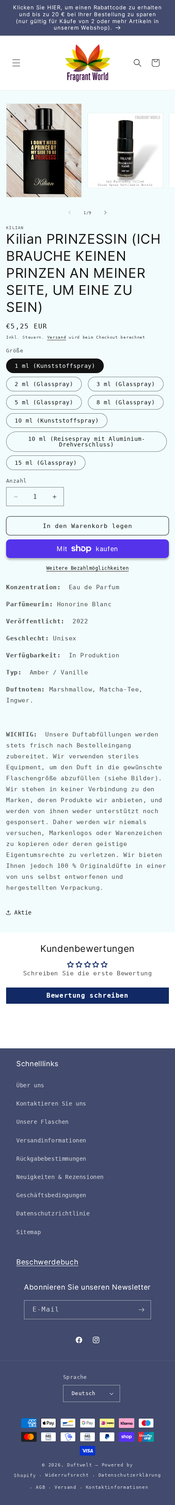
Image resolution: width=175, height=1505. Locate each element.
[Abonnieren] (142, 1309)
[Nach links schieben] (70, 212)
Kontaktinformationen (117, 1487)
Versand (56, 337)
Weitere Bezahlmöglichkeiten (87, 568)
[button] (16, 63)
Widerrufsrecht (67, 1475)
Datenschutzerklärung (129, 1475)
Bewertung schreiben (87, 995)
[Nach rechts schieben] (105, 212)
